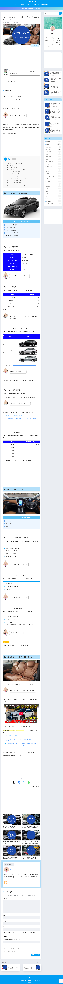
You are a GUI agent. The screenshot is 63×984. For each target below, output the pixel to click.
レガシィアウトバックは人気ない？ (13, 176)
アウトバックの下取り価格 (13, 173)
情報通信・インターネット (53, 164)
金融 (53, 159)
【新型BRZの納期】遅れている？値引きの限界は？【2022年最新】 (21, 743)
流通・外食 (53, 147)
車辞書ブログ (31, 2)
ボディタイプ (29, 4)
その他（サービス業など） (53, 176)
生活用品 (53, 154)
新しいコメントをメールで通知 (11, 948)
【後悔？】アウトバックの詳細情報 (13, 163)
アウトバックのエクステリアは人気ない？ (16, 178)
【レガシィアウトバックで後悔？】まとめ (15, 185)
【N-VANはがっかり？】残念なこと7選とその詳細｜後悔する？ (21, 746)
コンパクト (53, 181)
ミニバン (53, 196)
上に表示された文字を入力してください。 (13, 939)
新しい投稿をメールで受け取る (11, 951)
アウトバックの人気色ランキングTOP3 (16, 169)
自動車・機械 (53, 166)
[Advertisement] (21, 58)
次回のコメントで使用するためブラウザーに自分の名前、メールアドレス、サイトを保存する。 (21, 933)
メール (5, 921)
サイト (4, 926)
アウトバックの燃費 (12, 167)
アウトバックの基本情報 (12, 165)
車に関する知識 (44, 4)
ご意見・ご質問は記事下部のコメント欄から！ (32, 8)
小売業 (53, 173)
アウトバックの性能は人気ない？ (15, 182)
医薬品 (53, 168)
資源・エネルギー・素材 (53, 161)
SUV (39, 786)
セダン (53, 193)
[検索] (60, 13)
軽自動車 (53, 186)
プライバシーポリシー (37, 980)
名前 (4, 915)
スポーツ (53, 188)
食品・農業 (53, 156)
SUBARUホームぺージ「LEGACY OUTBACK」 (24, 365)
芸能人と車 (36, 4)
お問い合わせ (29, 980)
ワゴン (53, 191)
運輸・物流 (53, 149)
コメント (5, 898)
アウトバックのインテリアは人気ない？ (16, 180)
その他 (53, 183)
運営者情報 (23, 980)
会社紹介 (17, 4)
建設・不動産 (53, 151)
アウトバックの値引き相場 (13, 171)
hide (14, 159)
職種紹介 (23, 4)
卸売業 (53, 171)
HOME (32, 978)
